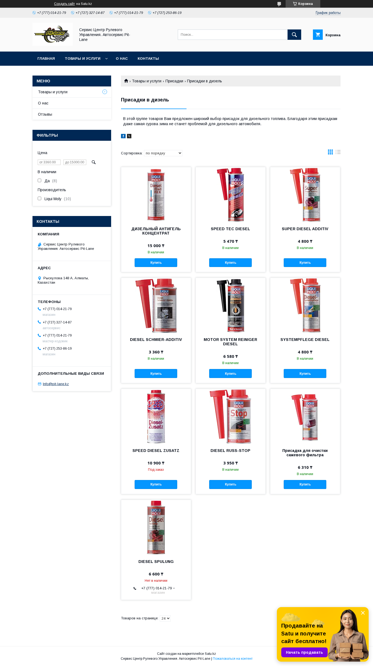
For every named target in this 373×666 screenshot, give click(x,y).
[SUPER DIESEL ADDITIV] (305, 194)
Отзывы (45, 114)
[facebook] (123, 137)
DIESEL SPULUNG (156, 561)
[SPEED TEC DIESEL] (230, 194)
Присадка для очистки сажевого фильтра (305, 452)
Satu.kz (210, 654)
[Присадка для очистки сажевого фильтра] (305, 416)
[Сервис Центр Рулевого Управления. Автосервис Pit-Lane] (52, 44)
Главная (46, 58)
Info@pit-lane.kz (56, 384)
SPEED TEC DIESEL (230, 229)
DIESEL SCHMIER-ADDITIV (156, 339)
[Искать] (294, 34)
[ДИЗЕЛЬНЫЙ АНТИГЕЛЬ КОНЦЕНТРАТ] (156, 194)
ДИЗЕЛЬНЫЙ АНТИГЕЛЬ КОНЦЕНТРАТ (156, 231)
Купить (156, 263)
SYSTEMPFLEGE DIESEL (305, 339)
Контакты (148, 58)
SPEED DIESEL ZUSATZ (155, 450)
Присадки (174, 81)
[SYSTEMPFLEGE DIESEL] (305, 305)
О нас (122, 58)
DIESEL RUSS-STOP (230, 450)
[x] (129, 137)
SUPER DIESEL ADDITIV (305, 229)
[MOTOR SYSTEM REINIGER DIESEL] (230, 305)
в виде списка (338, 153)
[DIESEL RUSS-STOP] (230, 416)
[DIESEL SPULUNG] (156, 527)
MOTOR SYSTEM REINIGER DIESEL (230, 341)
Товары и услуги (82, 58)
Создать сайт (64, 4)
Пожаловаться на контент (233, 659)
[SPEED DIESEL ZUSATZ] (156, 416)
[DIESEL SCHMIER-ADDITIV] (156, 305)
